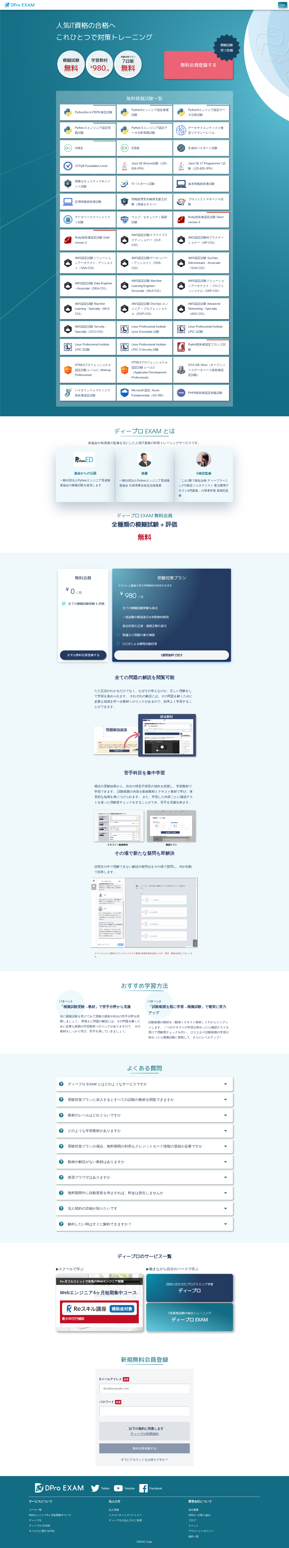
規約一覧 (193, 1536)
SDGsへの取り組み (199, 1515)
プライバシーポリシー (201, 1531)
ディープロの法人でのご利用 (125, 1520)
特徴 (244, 4)
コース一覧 (35, 1509)
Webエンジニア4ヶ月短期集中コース (50, 1515)
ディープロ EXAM (39, 1525)
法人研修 (114, 1509)
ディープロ (35, 1520)
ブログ (192, 1520)
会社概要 (193, 1509)
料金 (251, 4)
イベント (193, 1525)
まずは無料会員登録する (83, 655)
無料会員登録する (144, 1448)
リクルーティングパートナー (125, 1515)
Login (282, 5)
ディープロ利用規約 (144, 1434)
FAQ (258, 4)
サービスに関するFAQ (41, 1531)
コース (236, 4)
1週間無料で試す (172, 655)
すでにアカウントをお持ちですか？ (144, 1459)
